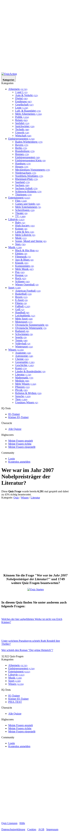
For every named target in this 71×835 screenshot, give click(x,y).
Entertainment (19, 197)
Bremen (22, 154)
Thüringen (23, 194)
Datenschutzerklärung (13, 829)
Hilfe (22, 823)
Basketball (23, 293)
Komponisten (24, 265)
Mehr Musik (24, 269)
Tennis (21, 340)
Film (21, 200)
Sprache (23, 396)
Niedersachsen (25, 172)
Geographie (25, 362)
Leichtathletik (25, 315)
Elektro (21, 253)
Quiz (16, 497)
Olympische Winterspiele (31, 327)
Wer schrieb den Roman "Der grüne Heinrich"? (27, 650)
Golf (19, 309)
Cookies (31, 829)
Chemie (22, 359)
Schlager (22, 281)
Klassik (21, 262)
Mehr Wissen (25, 383)
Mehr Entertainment (28, 206)
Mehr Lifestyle (25, 234)
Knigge (21, 228)
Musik (15, 247)
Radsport (22, 331)
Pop (20, 272)
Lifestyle (16, 219)
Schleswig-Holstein (28, 191)
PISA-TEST (15, 701)
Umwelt (22, 132)
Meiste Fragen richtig (19, 443)
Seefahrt (22, 123)
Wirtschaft (23, 135)
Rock (20, 278)
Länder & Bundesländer (30, 371)
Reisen (21, 120)
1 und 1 (21, 92)
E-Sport (21, 300)
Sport (14, 287)
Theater (21, 213)
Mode (21, 238)
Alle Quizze (14, 428)
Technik (22, 129)
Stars (20, 244)
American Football (28, 290)
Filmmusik (23, 256)
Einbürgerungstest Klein (30, 160)
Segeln (21, 337)
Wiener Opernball (27, 284)
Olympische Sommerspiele (31, 324)
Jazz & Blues (24, 259)
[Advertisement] (35, 36)
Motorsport (23, 321)
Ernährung (23, 101)
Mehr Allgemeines (28, 113)
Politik (22, 116)
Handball (22, 312)
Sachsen (22, 185)
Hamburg (23, 163)
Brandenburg (25, 151)
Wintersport (24, 346)
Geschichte (24, 365)
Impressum (52, 829)
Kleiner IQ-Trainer (18, 417)
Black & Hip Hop (27, 250)
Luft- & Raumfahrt (28, 110)
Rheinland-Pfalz (26, 179)
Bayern (21, 144)
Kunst (21, 368)
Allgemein (17, 89)
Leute (21, 107)
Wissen (16, 349)
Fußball (22, 306)
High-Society (25, 225)
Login (11, 458)
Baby (20, 222)
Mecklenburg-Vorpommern (32, 169)
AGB (41, 829)
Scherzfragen (25, 210)
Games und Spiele (27, 203)
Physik (21, 390)
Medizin (22, 380)
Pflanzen (22, 386)
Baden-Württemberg (29, 141)
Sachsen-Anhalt (26, 188)
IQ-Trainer (14, 414)
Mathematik (24, 377)
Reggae (21, 275)
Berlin (21, 148)
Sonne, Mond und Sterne (31, 241)
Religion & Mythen (28, 393)
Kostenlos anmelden (19, 461)
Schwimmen (24, 334)
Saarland (22, 182)
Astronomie (24, 355)
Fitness (21, 303)
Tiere (21, 399)
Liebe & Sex (24, 231)
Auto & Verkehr (26, 95)
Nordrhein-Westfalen (29, 175)
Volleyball (22, 343)
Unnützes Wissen (26, 402)
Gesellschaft (24, 104)
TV (20, 216)
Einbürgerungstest (21, 138)
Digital (21, 98)
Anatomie (23, 352)
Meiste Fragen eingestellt (21, 446)
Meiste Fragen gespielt (20, 440)
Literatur (23, 374)
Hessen (21, 166)
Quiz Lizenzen (9, 823)
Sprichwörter (24, 126)
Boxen (21, 296)
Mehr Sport (24, 318)
